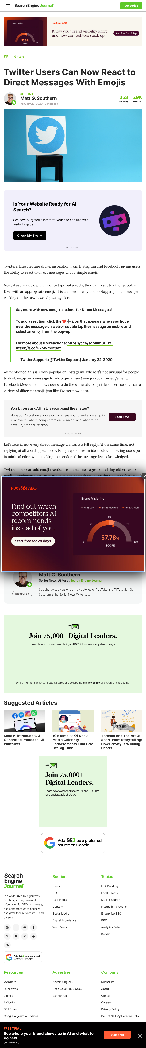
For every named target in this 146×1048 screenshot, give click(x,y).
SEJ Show (10, 1009)
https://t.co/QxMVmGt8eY (38, 348)
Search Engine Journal (86, 580)
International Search (114, 906)
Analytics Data (110, 927)
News (56, 886)
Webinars (10, 982)
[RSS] (7, 945)
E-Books (9, 1002)
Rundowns (11, 989)
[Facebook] (33, 927)
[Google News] (7, 927)
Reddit (105, 934)
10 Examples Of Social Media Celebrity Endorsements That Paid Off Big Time (72, 742)
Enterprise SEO (111, 913)
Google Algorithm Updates (21, 1016)
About (105, 989)
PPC (104, 920)
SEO (55, 893)
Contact (106, 995)
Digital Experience (64, 920)
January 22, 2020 (97, 360)
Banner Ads (60, 995)
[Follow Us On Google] (73, 843)
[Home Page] (34, 6)
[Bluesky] (16, 936)
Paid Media (59, 900)
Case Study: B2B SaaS (67, 989)
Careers (106, 1002)
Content (57, 906)
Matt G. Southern (38, 98)
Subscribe (107, 982)
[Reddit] (33, 936)
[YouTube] (24, 927)
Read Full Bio (22, 593)
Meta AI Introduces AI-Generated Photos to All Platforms (24, 740)
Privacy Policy (110, 1009)
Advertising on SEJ (64, 982)
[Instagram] (24, 936)
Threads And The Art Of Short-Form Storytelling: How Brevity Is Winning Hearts (121, 742)
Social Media (60, 913)
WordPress (59, 927)
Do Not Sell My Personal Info (120, 1016)
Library (8, 995)
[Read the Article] (24, 721)
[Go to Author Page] (10, 98)
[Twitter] (7, 936)
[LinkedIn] (16, 927)
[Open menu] (8, 6)
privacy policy (91, 682)
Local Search (109, 893)
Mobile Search (110, 900)
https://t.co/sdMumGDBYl (89, 343)
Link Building (109, 886)
